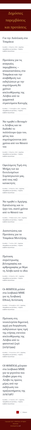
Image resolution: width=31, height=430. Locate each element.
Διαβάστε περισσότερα (8, 51)
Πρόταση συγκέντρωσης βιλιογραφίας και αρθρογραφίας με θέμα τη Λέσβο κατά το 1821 (15, 263)
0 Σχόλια (20, 49)
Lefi (20, 426)
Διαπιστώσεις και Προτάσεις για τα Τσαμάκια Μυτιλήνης (15, 234)
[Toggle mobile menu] (27, 6)
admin (5, 47)
